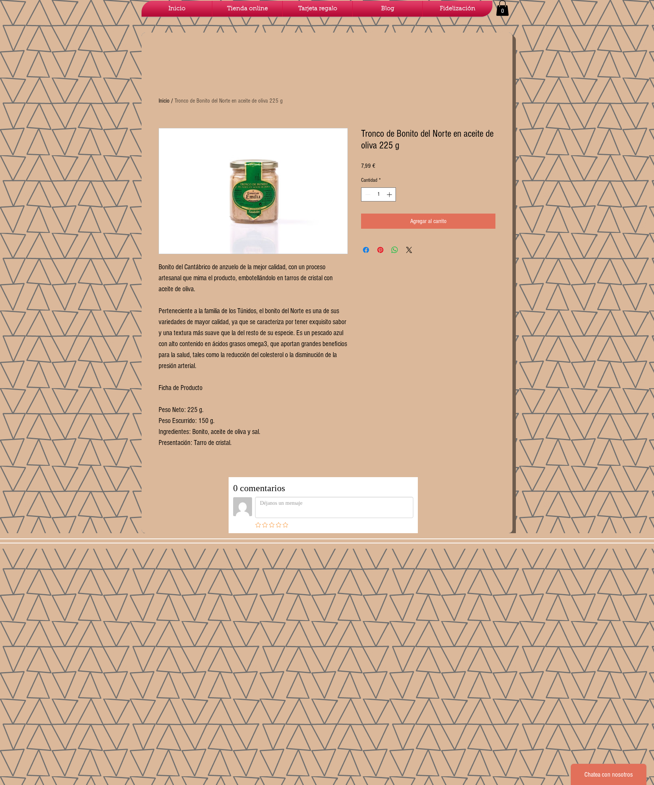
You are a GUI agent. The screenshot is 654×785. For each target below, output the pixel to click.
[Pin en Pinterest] (380, 249)
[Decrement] (367, 194)
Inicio (164, 100)
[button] (502, 8)
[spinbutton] (378, 194)
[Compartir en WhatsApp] (394, 249)
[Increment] (390, 194)
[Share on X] (409, 249)
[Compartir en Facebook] (366, 249)
